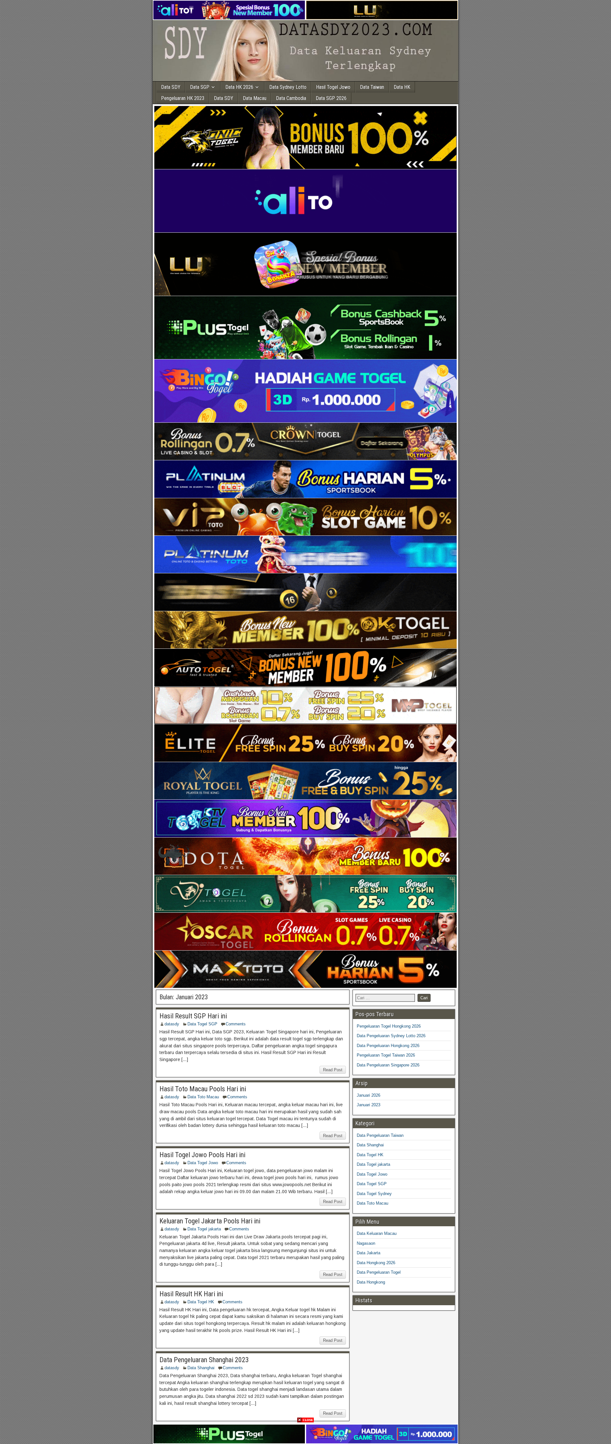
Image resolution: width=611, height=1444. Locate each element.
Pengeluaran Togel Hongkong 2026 (389, 1026)
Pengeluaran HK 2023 (182, 98)
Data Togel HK (200, 1301)
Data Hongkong (371, 1282)
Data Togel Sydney (374, 1193)
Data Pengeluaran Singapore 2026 (388, 1065)
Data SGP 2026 (331, 98)
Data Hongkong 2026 (376, 1262)
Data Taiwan (372, 87)
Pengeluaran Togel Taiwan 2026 (386, 1055)
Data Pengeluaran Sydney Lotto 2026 (391, 1035)
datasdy (172, 1024)
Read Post (332, 1069)
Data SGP (199, 87)
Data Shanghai (200, 1367)
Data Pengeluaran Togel (379, 1272)
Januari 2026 (368, 1095)
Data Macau (254, 98)
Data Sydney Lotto (287, 87)
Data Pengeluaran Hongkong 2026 (388, 1045)
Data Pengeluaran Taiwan (380, 1135)
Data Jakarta (368, 1252)
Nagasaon (366, 1243)
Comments (236, 1024)
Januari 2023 (368, 1104)
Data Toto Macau (203, 1096)
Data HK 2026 (239, 87)
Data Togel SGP (202, 1024)
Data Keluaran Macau (377, 1233)
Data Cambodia (291, 98)
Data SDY (170, 87)
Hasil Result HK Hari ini (191, 1294)
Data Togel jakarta (204, 1229)
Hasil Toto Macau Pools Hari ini (202, 1089)
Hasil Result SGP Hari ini (193, 1016)
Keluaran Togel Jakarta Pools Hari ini (209, 1221)
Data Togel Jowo (202, 1162)
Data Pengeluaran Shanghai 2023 (204, 1360)
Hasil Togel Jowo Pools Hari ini (202, 1155)
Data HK (402, 87)
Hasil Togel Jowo (333, 87)
